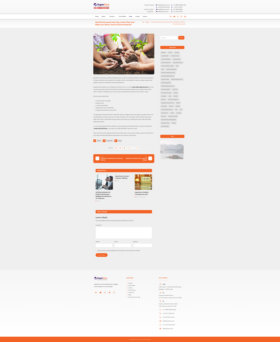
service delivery (164, 113)
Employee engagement (171, 69)
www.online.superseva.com (140, 87)
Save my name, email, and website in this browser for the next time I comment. (119, 250)
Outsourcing (163, 106)
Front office (175, 89)
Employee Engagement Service (167, 76)
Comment (99, 225)
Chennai (170, 52)
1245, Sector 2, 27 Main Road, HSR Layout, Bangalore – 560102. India (170, 286)
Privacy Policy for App (134, 297)
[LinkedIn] (170, 16)
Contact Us (131, 292)
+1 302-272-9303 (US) (168, 313)
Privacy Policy (131, 290)
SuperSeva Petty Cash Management (168, 119)
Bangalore (163, 52)
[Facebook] (178, 16)
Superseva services (165, 123)
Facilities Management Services (167, 86)
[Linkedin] (96, 292)
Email (116, 241)
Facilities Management (165, 82)
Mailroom (163, 99)
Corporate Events (176, 59)
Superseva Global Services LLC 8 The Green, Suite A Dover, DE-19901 (170, 295)
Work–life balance (165, 126)
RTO (181, 109)
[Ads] (172, 149)
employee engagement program (168, 72)
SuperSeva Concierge (172, 116)
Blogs (120, 140)
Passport (178, 106)
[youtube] (174, 16)
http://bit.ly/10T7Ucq (100, 128)
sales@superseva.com (168, 321)
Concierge (177, 52)
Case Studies (131, 285)
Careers (130, 288)
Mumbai (178, 102)
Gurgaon (176, 92)
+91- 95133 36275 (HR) (169, 325)
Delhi (177, 66)
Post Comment (101, 255)
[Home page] (143, 22)
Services (172, 113)
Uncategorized (142, 197)
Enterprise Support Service (177, 79)
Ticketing (174, 123)
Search (181, 37)
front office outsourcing (166, 92)
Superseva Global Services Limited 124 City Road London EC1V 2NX (168, 303)
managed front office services (167, 102)
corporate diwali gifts (165, 59)
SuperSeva (179, 113)
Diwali (162, 69)
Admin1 (99, 140)
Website (135, 241)
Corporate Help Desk (165, 62)
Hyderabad (163, 96)
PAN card (171, 106)
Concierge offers (164, 55)
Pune (176, 109)
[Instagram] (181, 16)
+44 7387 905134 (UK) (168, 317)
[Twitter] (185, 16)
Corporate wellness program (167, 66)
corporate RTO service (177, 62)
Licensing (175, 96)
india (170, 96)
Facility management (165, 89)
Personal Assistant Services (167, 109)
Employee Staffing (165, 79)
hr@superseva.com (168, 328)
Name (98, 241)
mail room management (173, 99)
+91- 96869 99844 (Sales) (169, 309)
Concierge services (175, 55)
